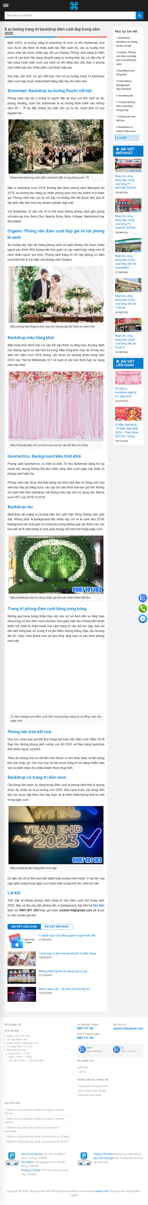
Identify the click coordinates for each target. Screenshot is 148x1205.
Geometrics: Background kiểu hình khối (124, 85)
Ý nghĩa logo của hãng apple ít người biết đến (67, 935)
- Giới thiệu (82, 1067)
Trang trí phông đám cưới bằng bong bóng (125, 106)
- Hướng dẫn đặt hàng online (92, 1086)
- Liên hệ (81, 1071)
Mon (89, 1047)
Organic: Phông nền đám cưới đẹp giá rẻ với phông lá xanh (126, 58)
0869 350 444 (94, 1051)
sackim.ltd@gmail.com (128, 1028)
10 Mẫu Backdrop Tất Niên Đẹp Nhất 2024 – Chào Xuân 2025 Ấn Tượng (128, 414)
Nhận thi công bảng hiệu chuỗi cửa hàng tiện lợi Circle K (128, 325)
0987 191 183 (85, 1028)
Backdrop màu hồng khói (125, 72)
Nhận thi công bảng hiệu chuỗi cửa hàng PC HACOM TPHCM (128, 166)
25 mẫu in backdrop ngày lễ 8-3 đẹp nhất (128, 378)
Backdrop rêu (126, 95)
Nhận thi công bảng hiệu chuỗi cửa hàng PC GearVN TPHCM (128, 205)
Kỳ (122, 1047)
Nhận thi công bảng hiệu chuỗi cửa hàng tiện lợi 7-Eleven (128, 285)
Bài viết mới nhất (57, 926)
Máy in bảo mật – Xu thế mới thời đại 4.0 (64, 989)
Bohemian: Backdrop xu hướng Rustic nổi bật (126, 41)
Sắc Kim (98, 905)
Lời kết (122, 137)
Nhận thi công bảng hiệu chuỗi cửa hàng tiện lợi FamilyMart (128, 245)
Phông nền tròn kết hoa (126, 118)
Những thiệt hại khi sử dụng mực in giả (63, 971)
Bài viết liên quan (24, 926)
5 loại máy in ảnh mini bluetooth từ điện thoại (67, 953)
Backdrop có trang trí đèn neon (126, 129)
